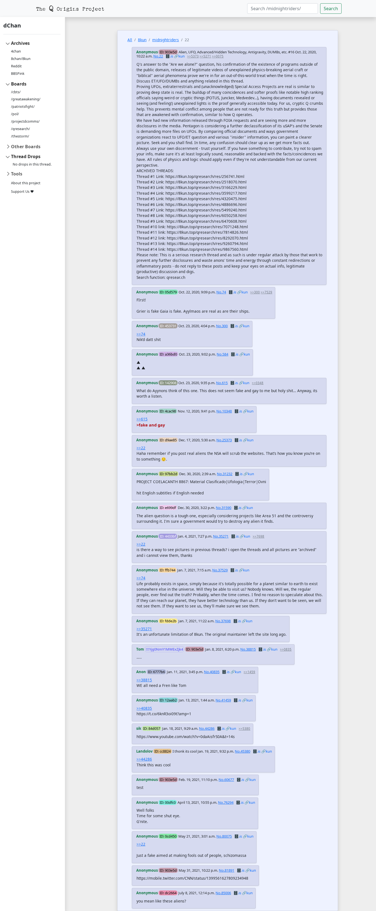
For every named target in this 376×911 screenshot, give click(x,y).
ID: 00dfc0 (168, 802)
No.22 (158, 56)
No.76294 (225, 802)
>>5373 (193, 56)
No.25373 (224, 439)
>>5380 (244, 728)
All (129, 39)
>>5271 (205, 56)
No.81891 (226, 870)
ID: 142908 (168, 382)
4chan (16, 51)
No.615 (222, 382)
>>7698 (258, 536)
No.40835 (211, 671)
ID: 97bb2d (168, 473)
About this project (25, 183)
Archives (20, 43)
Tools (16, 174)
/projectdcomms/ (25, 121)
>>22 (141, 447)
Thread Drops (25, 156)
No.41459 (223, 700)
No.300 (222, 325)
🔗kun (179, 56)
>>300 (255, 292)
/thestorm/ (20, 136)
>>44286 (144, 759)
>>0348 (257, 383)
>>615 (142, 419)
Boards (18, 84)
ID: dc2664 (168, 892)
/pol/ (15, 114)
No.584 (222, 354)
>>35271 (144, 628)
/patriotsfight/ (23, 106)
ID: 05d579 (168, 292)
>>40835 (144, 708)
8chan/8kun (21, 58)
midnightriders (165, 39)
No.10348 (224, 411)
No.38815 (248, 649)
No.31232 (224, 473)
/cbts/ (16, 92)
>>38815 (144, 679)
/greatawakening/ (25, 99)
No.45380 (242, 751)
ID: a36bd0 (168, 354)
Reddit (16, 66)
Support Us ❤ (22, 191)
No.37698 (223, 620)
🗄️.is (169, 56)
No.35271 (220, 536)
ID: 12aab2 (168, 700)
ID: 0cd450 (168, 836)
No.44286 (206, 728)
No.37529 (220, 570)
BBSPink (17, 73)
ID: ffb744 (167, 570)
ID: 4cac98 (168, 411)
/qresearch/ (20, 128)
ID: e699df (168, 507)
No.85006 (223, 892)
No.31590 (223, 507)
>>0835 (285, 649)
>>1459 (249, 672)
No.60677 (226, 779)
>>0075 (218, 56)
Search (331, 8)
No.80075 (224, 836)
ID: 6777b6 (156, 671)
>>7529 (266, 292)
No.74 (221, 292)
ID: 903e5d (168, 51)
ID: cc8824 (162, 751)
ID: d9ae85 (168, 439)
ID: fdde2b (168, 620)
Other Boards (25, 147)
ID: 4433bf (168, 536)
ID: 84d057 (151, 728)
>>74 (141, 334)
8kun (142, 39)
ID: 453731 (168, 325)
